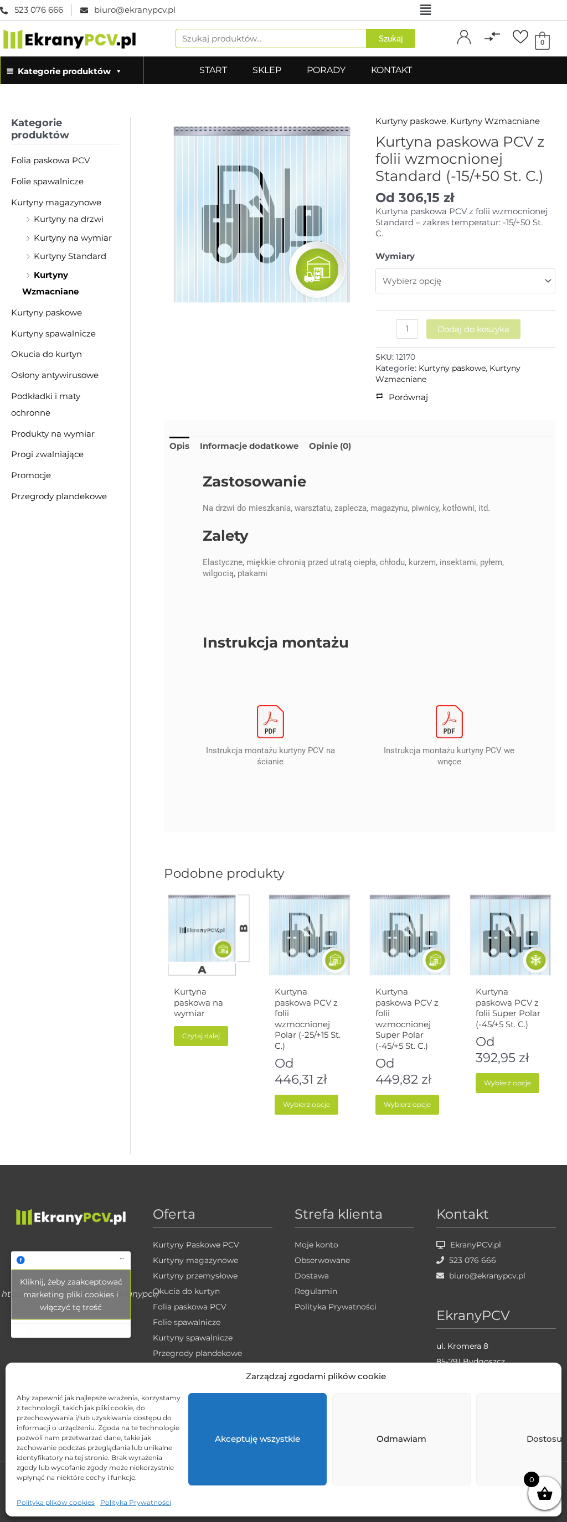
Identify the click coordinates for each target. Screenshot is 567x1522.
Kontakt (391, 70)
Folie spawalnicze (47, 181)
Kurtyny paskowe (46, 312)
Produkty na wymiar (53, 433)
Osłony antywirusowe (55, 375)
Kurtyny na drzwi (69, 219)
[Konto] (464, 36)
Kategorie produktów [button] (64, 71)
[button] (425, 10)
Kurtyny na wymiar (73, 237)
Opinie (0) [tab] (330, 446)
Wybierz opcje (306, 1104)
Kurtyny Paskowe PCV (196, 1245)
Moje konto (316, 1245)
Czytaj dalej (201, 1036)
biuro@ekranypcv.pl (486, 1276)
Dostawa (312, 1276)
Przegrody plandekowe (59, 496)
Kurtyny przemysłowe (195, 1276)
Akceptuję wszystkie (257, 1438)
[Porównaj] (492, 36)
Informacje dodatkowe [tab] (249, 446)
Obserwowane (322, 1260)
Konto (464, 49)
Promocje (31, 475)
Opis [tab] (179, 446)
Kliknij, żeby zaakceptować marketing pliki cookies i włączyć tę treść (71, 1294)
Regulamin (316, 1291)
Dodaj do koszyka (473, 329)
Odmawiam (401, 1438)
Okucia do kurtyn (46, 354)
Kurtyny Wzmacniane (495, 121)
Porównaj (492, 49)
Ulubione (520, 49)
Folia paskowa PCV (50, 160)
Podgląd (209, 971)
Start (213, 70)
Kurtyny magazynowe (56, 202)
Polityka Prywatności (135, 1502)
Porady (326, 70)
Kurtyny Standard (70, 256)
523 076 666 (471, 1260)
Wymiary (395, 256)
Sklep (266, 70)
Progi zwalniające (47, 454)
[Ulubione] (520, 36)
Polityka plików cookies (56, 1502)
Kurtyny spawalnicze (53, 333)
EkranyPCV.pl (474, 1245)
